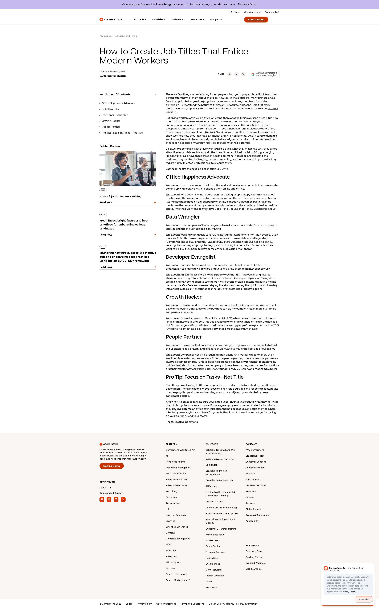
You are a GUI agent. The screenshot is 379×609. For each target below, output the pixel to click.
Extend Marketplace (177, 580)
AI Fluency (211, 486)
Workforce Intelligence (178, 467)
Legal (129, 603)
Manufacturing (214, 569)
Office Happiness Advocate (118, 103)
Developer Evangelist (115, 115)
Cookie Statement (166, 603)
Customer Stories (255, 467)
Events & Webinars (256, 563)
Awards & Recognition (257, 515)
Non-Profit (211, 587)
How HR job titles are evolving (117, 150)
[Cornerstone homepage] (127, 444)
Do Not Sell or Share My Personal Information (233, 603)
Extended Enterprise (177, 527)
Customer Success (256, 461)
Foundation (252, 479)
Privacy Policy (144, 603)
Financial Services (215, 552)
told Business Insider (256, 242)
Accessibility (252, 521)
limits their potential (237, 143)
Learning (170, 521)
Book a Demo (256, 19)
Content (170, 532)
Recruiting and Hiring (125, 36)
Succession (172, 497)
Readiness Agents (175, 461)
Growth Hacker (111, 121)
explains (257, 289)
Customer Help (252, 12)
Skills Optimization (176, 473)
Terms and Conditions (192, 603)
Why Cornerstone (255, 450)
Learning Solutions (176, 515)
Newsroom (251, 491)
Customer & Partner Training (221, 528)
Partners (235, 12)
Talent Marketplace (176, 485)
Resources (105, 36)
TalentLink (171, 556)
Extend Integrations (176, 574)
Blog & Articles (254, 569)
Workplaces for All (215, 534)
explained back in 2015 (265, 325)
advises (191, 369)
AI (167, 455)
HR (167, 509)
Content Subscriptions (178, 538)
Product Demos (254, 557)
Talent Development (177, 479)
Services (170, 568)
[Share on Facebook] (229, 74)
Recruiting (171, 491)
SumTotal (171, 550)
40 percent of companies (219, 125)
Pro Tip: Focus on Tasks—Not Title (122, 133)
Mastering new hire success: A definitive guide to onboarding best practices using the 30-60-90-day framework (127, 248)
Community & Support (111, 493)
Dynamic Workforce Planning (221, 507)
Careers (250, 497)
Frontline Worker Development (222, 513)
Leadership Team (255, 455)
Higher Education (215, 575)
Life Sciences (213, 564)
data (235, 225)
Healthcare (212, 558)
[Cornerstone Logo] (110, 19)
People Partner (111, 127)
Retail (209, 581)
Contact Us (105, 487)
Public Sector (213, 546)
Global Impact (253, 509)
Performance (173, 503)
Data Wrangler (110, 109)
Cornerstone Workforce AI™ (180, 450)
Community (271, 12)
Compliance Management (220, 480)
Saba (168, 544)
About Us (250, 473)
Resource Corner (255, 551)
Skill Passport (173, 562)
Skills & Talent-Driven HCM (220, 459)
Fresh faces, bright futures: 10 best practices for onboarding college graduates (126, 214)
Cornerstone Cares (256, 485)
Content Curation (215, 501)
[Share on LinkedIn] (236, 74)
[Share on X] (243, 74)
